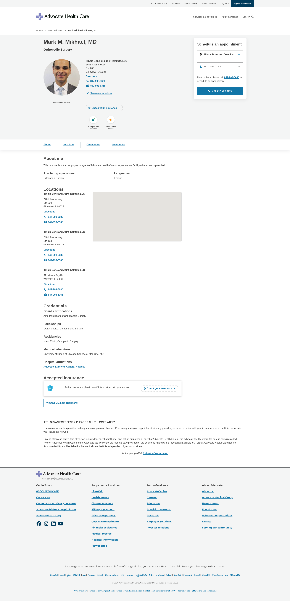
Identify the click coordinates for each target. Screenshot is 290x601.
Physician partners (159, 509)
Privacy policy (80, 591)
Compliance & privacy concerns (56, 503)
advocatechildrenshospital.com (56, 509)
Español (176, 3)
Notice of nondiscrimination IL (130, 591)
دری (83, 575)
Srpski (197, 575)
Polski (169, 575)
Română (177, 575)
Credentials (93, 144)
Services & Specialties (205, 16)
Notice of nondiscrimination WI (161, 591)
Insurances (118, 144)
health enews (100, 497)
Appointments (230, 16)
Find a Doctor (190, 3)
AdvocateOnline (157, 491)
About (47, 144)
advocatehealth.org (48, 515)
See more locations (101, 93)
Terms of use (184, 591)
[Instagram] (46, 524)
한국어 (151, 575)
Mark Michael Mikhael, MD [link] (82, 30)
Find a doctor (55, 30)
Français (91, 575)
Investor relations (158, 527)
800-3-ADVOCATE (159, 3)
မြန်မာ (69, 575)
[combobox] (220, 66)
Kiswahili (206, 575)
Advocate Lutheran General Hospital (64, 366)
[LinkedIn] (53, 524)
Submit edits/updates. (155, 453)
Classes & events (102, 503)
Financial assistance (104, 527)
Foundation (209, 509)
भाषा (122, 575)
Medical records (102, 533)
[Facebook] (39, 524)
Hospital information (105, 539)
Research (153, 515)
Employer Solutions (159, 521)
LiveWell (97, 491)
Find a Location (209, 3)
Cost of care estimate (105, 521)
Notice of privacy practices (101, 591)
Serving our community (217, 527)
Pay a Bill (225, 3)
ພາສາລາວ (160, 575)
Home (39, 30)
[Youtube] (60, 524)
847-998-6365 (97, 85)
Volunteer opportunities (217, 515)
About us (208, 491)
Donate (206, 521)
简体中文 (77, 575)
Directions (92, 76)
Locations (68, 144)
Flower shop (99, 545)
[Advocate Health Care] (63, 16)
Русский (187, 575)
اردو (226, 575)
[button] (220, 54)
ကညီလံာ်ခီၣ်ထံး (141, 575)
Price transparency (104, 515)
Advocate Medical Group (217, 497)
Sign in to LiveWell (242, 3)
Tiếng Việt (235, 575)
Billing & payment (103, 509)
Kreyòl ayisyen (112, 575)
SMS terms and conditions (204, 591)
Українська (217, 575)
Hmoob (129, 575)
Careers (152, 497)
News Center (210, 503)
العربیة (62, 575)
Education (153, 503)
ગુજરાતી (100, 575)
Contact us (43, 497)
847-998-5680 (97, 81)
